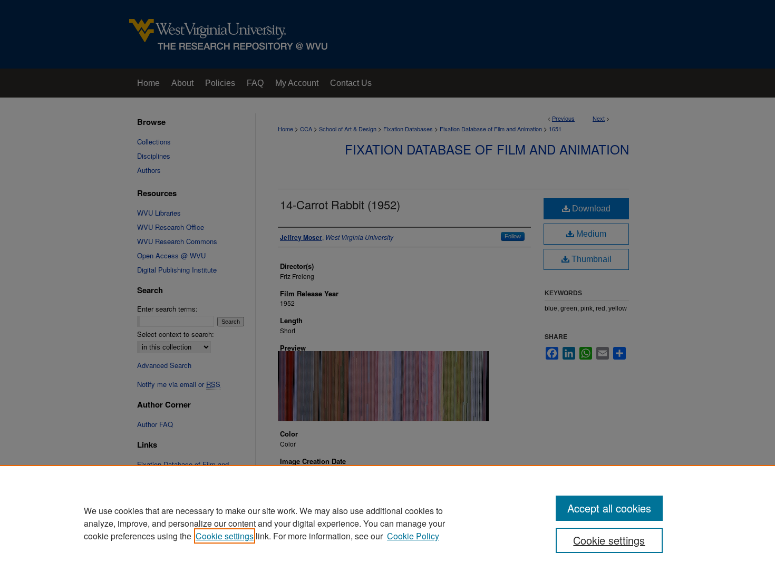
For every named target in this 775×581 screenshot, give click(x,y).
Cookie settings (225, 536)
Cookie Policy (413, 536)
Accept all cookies (609, 508)
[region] (387, 523)
